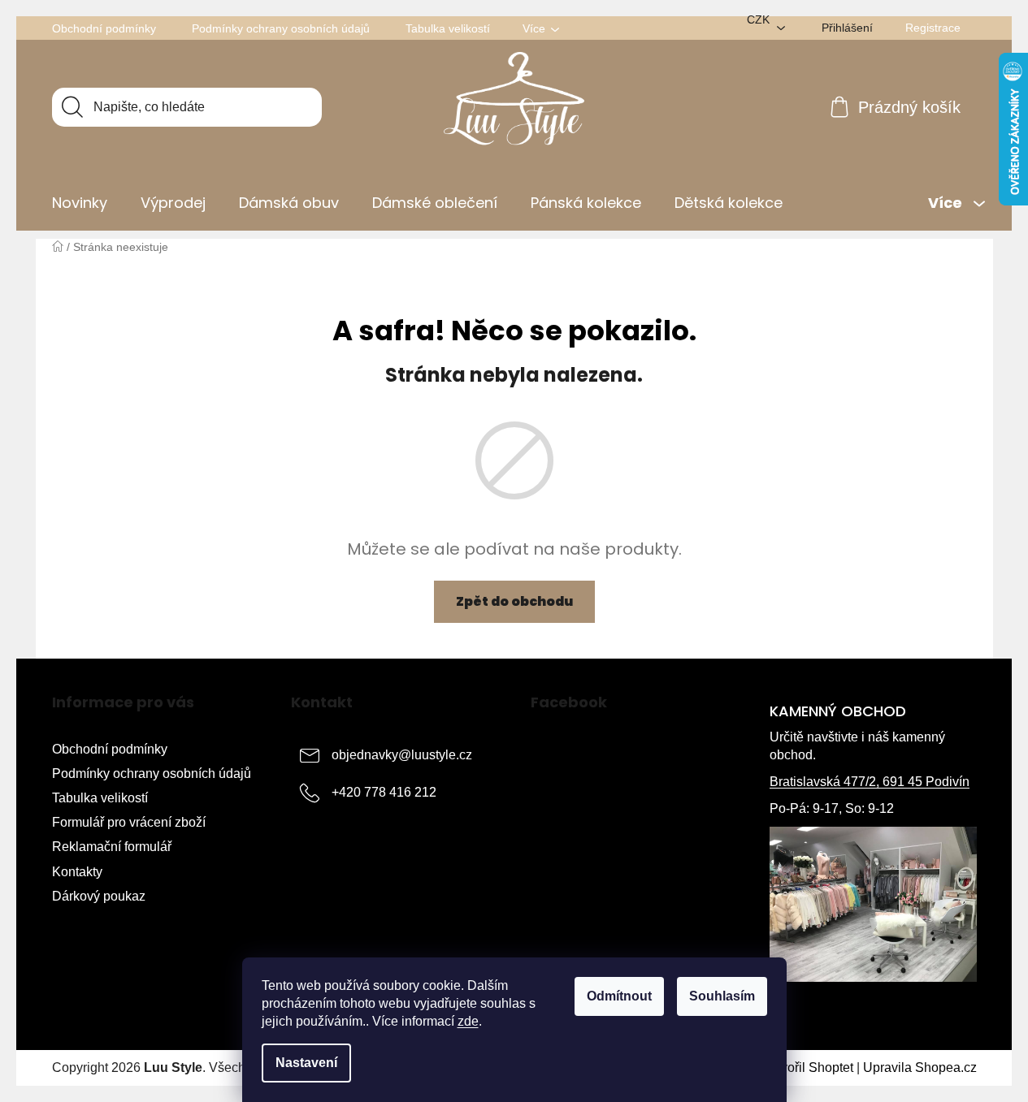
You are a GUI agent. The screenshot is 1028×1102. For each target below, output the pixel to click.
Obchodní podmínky (104, 28)
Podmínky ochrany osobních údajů (281, 28)
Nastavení (306, 1063)
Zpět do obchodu (514, 601)
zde (468, 1021)
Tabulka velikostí (448, 28)
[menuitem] (80, 203)
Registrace (933, 27)
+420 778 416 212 (384, 792)
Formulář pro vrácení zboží (129, 822)
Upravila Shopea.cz (920, 1067)
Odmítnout (619, 996)
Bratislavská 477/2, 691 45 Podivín (869, 782)
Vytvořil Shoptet (808, 1067)
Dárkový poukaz (98, 896)
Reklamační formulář (111, 847)
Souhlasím (722, 996)
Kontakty (77, 872)
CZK (758, 19)
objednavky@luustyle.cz (402, 755)
